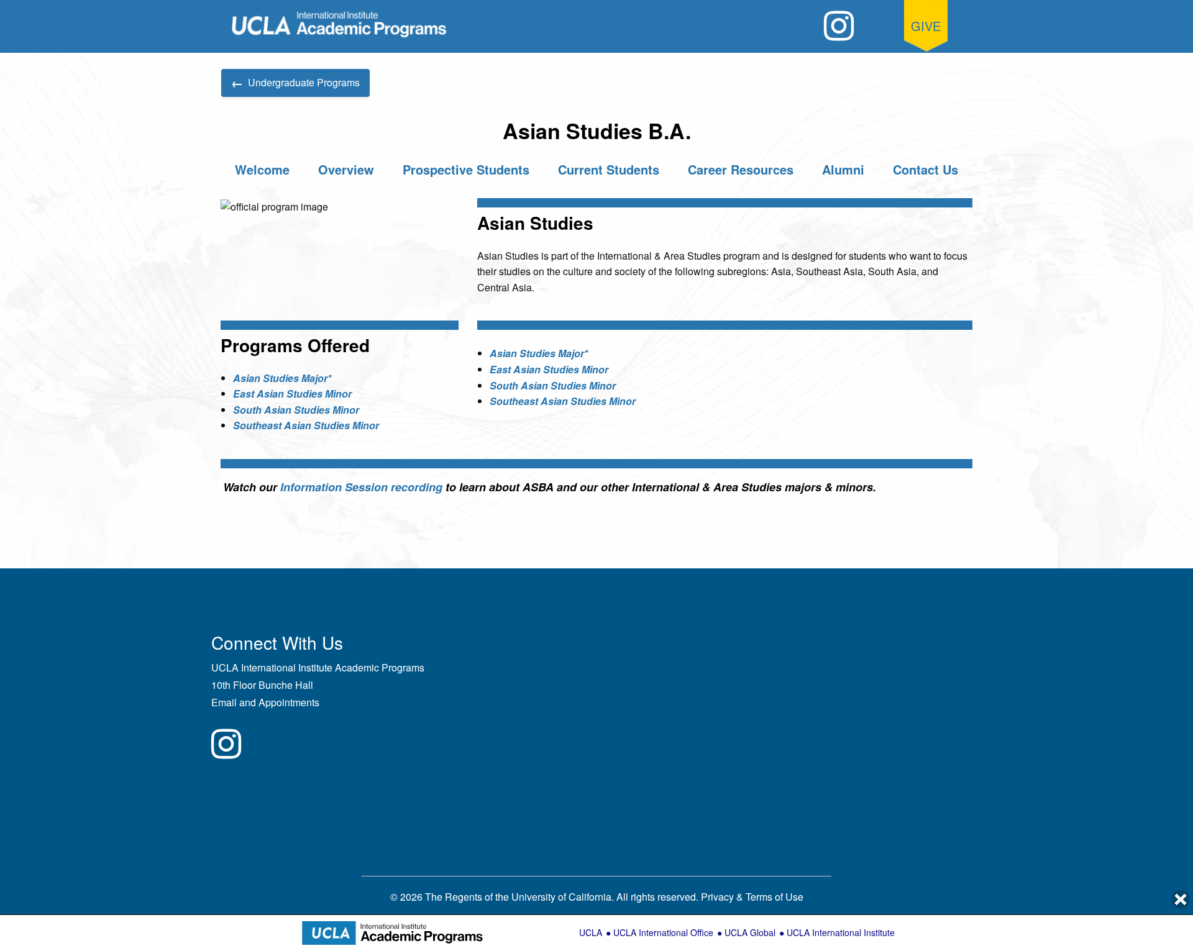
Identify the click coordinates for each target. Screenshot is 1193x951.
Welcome (262, 169)
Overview (346, 169)
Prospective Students (466, 169)
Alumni (843, 169)
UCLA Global (749, 932)
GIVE (926, 26)
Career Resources (740, 169)
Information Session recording (361, 487)
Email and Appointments (265, 702)
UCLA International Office (663, 932)
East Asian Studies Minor (292, 393)
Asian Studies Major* (282, 378)
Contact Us (925, 169)
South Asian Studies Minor (296, 410)
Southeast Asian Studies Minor (306, 425)
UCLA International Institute (841, 932)
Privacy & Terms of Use (752, 897)
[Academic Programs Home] (339, 24)
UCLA (590, 932)
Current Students (608, 169)
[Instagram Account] (839, 26)
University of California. (562, 897)
